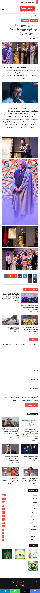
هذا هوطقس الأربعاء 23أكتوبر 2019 (12, 328)
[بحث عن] (37, 9)
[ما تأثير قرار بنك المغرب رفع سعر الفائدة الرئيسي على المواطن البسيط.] (29, 320)
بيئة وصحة (34, 529)
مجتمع (35, 502)
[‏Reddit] (10, 276)
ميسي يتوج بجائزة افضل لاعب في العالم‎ (31, 457)
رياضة (35, 509)
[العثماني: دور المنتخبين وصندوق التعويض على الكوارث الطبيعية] (10, 449)
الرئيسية (34, 16)
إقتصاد (35, 526)
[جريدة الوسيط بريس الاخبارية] (27, 9)
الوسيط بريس (32, 38)
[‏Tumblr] (20, 276)
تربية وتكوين (33, 523)
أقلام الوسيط (33, 512)
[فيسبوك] (35, 276)
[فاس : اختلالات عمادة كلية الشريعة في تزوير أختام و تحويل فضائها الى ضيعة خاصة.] (10, 422)
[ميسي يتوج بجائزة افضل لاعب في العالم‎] (29, 449)
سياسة (35, 505)
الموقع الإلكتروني (33, 388)
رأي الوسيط (34, 536)
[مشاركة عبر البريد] (35, 280)
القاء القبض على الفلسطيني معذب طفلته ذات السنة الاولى (11, 480)
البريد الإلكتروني (33, 379)
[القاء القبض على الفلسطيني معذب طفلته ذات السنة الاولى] (10, 471)
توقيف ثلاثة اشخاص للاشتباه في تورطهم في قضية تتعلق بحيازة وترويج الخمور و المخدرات (10, 297)
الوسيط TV (34, 540)
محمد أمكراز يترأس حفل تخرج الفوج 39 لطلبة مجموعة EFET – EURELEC (29, 307)
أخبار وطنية (28, 16)
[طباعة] (30, 280)
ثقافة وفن (25, 20)
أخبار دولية (34, 519)
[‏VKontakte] (6, 276)
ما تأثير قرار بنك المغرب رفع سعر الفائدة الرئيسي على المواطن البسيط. (30, 329)
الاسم (36, 371)
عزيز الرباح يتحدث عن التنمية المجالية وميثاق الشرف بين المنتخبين (30, 480)
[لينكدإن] (25, 276)
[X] (30, 276)
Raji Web (17, 585)
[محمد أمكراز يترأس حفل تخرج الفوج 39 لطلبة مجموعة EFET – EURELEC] (29, 298)
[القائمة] (3, 9)
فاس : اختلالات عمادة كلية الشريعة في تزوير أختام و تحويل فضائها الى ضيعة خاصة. (10, 432)
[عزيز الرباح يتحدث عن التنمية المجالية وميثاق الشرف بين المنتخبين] (29, 471)
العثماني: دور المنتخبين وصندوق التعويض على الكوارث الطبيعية (12, 458)
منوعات (35, 495)
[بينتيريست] (15, 276)
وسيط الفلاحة (33, 533)
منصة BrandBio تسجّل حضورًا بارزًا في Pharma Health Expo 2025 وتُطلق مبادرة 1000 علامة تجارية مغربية (30, 434)
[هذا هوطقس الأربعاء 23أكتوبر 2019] (10, 320)
